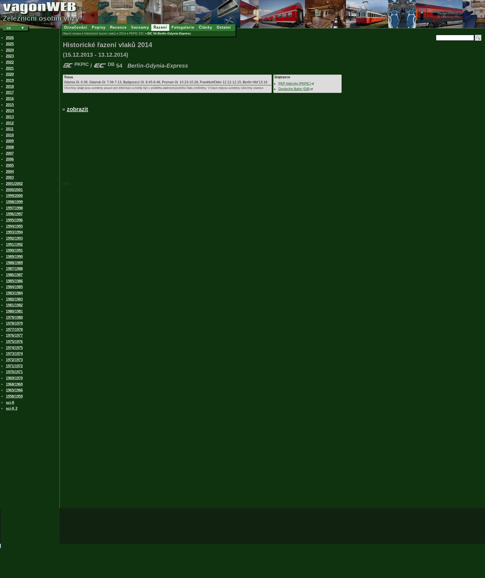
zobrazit (77, 109)
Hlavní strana (72, 33)
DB (294, 89)
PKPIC (294, 84)
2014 (122, 33)
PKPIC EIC (136, 33)
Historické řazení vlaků (100, 33)
